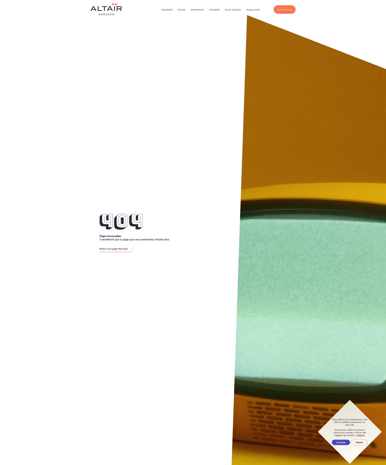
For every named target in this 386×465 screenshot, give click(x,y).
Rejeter (359, 442)
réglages (360, 435)
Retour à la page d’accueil (114, 248)
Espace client (253, 9)
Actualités (214, 9)
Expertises (167, 9)
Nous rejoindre (233, 9)
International (197, 9)
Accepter (341, 442)
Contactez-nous (284, 9)
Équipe (181, 9)
